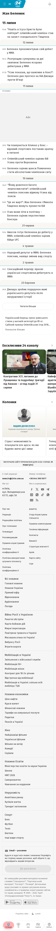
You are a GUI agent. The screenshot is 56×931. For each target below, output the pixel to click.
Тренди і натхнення (16, 806)
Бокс (7, 819)
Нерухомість (12, 792)
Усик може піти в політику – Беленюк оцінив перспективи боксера (26, 215)
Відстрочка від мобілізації (19, 678)
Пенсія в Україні (14, 722)
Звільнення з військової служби (22, 659)
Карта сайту (34, 558)
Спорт (8, 814)
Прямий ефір (12, 592)
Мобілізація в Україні (18, 655)
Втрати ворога (13, 646)
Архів (31, 552)
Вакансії (33, 541)
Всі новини (11, 578)
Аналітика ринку (14, 797)
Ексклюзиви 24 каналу (20, 345)
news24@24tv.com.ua (13, 478)
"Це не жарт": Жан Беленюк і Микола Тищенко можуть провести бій (30, 204)
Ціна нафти (11, 699)
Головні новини (13, 583)
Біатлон (9, 833)
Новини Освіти (14, 761)
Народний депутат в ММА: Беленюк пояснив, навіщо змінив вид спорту (29, 254)
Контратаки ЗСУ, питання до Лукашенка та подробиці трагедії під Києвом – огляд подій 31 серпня (23, 382)
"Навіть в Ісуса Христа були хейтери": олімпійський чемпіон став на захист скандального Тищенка (30, 33)
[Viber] (37, 494)
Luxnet (37, 914)
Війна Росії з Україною (19, 614)
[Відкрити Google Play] (13, 902)
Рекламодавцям (9, 537)
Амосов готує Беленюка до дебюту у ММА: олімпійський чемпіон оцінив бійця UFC (30, 236)
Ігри (31, 564)
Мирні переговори (15, 628)
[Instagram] (31, 494)
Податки (9, 717)
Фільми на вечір (14, 744)
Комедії (9, 748)
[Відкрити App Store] (30, 902)
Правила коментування (40, 524)
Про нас (6, 509)
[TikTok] (42, 494)
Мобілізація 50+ (13, 664)
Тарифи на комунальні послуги (22, 712)
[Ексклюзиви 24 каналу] (52, 345)
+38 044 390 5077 (37, 478)
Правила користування (13, 543)
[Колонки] (52, 402)
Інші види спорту (14, 837)
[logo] (17, 4)
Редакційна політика (12, 520)
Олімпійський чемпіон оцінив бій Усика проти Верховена (27, 160)
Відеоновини (12, 597)
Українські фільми (15, 739)
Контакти (33, 535)
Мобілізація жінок (14, 668)
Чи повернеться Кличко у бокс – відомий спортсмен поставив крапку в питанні (30, 149)
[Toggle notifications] (49, 4)
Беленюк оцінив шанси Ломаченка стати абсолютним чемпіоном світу (29, 170)
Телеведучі (7, 532)
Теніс (7, 828)
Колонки (9, 402)
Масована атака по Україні (20, 637)
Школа (8, 770)
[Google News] (31, 500)
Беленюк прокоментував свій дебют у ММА (30, 51)
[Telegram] (48, 489)
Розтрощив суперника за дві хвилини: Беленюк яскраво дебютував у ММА (25, 62)
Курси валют (12, 703)
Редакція (6, 514)
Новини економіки (16, 694)
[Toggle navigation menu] (9, 4)
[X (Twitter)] (37, 489)
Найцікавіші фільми (16, 734)
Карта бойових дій (15, 623)
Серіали (9, 753)
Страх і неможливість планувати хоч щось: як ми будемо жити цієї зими (22, 445)
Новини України (14, 588)
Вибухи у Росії (12, 642)
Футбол (9, 824)
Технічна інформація (38, 529)
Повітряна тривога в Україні (20, 633)
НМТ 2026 (10, 775)
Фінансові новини (15, 708)
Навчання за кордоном (17, 784)
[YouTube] (42, 489)
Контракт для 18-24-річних (19, 673)
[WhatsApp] (48, 494)
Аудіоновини (12, 601)
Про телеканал (9, 526)
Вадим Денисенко (24, 426)
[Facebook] (31, 489)
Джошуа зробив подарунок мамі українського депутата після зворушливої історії (27, 293)
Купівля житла (13, 802)
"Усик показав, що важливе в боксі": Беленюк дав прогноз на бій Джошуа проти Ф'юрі (30, 76)
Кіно (7, 730)
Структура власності (39, 546)
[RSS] (37, 500)
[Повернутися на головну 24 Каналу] (4, 4)
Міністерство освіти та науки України (26, 766)
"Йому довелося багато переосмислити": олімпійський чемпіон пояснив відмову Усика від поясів (30, 190)
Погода (8, 606)
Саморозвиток (13, 779)
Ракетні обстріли (14, 619)
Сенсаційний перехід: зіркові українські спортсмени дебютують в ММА (30, 273)
